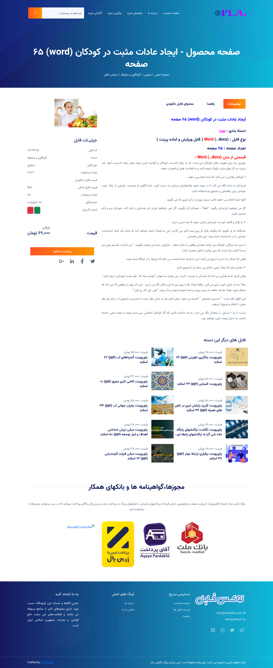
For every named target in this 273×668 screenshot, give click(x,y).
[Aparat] (213, 630)
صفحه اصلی (162, 74)
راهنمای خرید (134, 13)
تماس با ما (128, 609)
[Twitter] (232, 630)
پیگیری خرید (114, 13)
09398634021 (233, 619)
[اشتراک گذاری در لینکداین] (71, 261)
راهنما (186, 616)
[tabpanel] (174, 219)
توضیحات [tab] (234, 104)
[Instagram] (222, 630)
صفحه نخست (171, 13)
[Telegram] (242, 630)
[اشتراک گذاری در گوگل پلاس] (61, 261)
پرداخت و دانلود (62, 251)
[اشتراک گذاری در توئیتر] (92, 261)
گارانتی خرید (95, 13)
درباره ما (152, 13)
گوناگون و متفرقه (130, 74)
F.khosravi (46, 662)
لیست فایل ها (181, 609)
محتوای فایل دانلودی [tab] (180, 104)
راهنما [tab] (211, 104)
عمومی (148, 74)
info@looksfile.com (229, 613)
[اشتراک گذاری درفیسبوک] (82, 261)
